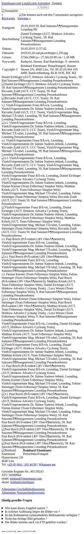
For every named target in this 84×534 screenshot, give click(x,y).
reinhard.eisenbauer (22, 482)
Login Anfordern (39, 3)
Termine (56, 3)
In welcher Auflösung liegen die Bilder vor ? (32, 511)
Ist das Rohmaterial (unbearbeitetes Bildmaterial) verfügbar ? (42, 515)
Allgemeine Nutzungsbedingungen (23, 492)
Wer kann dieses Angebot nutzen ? (26, 508)
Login (25, 3)
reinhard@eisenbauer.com (26, 478)
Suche (43, 7)
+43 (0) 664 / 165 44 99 (22, 464)
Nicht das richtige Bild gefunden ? (26, 518)
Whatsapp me (47, 464)
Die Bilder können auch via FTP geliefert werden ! (36, 522)
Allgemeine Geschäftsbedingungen (23, 489)
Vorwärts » (24, 18)
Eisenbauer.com (11, 3)
